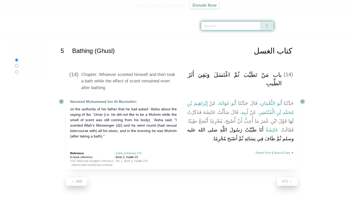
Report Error (263, 152)
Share (277, 152)
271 (285, 181)
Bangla (29, 72)
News (135, 204)
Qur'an (287, 13)
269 (78, 181)
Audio (339, 13)
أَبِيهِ (244, 112)
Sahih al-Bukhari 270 (128, 153)
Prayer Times (321, 13)
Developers (171, 204)
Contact (193, 204)
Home (66, 37)
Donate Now (204, 5)
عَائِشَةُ (272, 130)
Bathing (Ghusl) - (125, 37)
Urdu (28, 65)
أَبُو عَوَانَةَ (228, 103)
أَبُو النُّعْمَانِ (271, 103)
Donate (209, 204)
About (121, 204)
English (25, 60)
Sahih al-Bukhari (86, 37)
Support (151, 204)
